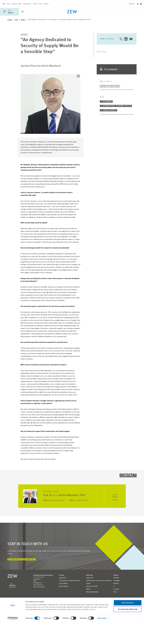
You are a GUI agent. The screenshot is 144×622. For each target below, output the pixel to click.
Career (35, 4)
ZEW (3, 4)
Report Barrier (63, 586)
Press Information (38, 585)
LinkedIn (116, 578)
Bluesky (116, 583)
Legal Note (62, 578)
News (23, 20)
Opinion (24, 34)
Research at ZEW (91, 586)
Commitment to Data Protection (69, 580)
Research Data (16, 4)
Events (46, 4)
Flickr (115, 592)
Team (8, 4)
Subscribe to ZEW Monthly (22, 559)
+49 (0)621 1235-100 (78, 500)
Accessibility (63, 583)
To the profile (115, 496)
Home (9, 20)
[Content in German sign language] (137, 4)
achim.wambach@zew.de (54, 500)
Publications (27, 4)
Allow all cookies (128, 603)
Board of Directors (110, 86)
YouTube (116, 589)
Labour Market (109, 110)
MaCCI (88, 589)
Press (40, 4)
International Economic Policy (117, 106)
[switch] (56, 618)
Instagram (116, 580)
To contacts (110, 69)
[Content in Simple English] (140, 4)
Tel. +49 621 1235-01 (38, 577)
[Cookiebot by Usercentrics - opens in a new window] (12, 618)
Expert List (89, 578)
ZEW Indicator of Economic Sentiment (98, 580)
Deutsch (131, 4)
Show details (102, 618)
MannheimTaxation (92, 592)
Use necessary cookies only (127, 609)
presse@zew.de (37, 582)
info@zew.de (37, 579)
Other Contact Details (39, 587)
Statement (107, 101)
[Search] (23, 12)
